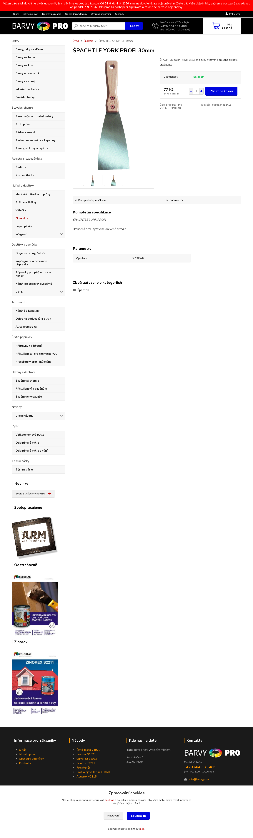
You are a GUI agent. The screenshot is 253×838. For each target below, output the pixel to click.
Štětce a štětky (26, 202)
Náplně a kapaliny (27, 311)
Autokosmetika (26, 327)
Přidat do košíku (221, 91)
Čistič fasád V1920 (88, 750)
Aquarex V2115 (86, 776)
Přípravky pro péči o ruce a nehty (33, 274)
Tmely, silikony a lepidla (32, 148)
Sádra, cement (26, 132)
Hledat (134, 26)
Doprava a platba (51, 14)
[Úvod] (40, 26)
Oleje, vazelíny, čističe (30, 253)
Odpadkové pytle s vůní (32, 451)
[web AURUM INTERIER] (35, 538)
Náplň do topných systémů (34, 284)
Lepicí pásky (24, 226)
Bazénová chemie (27, 381)
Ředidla (21, 167)
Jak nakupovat (30, 14)
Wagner (21, 234)
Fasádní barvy (25, 97)
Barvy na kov (24, 65)
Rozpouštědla (25, 175)
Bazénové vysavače (29, 396)
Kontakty (119, 14)
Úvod (76, 41)
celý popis (166, 64)
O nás (16, 14)
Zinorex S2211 (85, 763)
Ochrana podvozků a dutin (33, 319)
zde (142, 829)
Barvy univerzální (27, 73)
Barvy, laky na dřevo (29, 49)
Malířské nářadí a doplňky (33, 194)
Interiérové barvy (27, 89)
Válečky (21, 210)
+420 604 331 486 (173, 26)
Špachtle (22, 218)
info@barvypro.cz (200, 779)
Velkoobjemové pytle (30, 435)
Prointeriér (83, 768)
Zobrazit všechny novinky (30, 493)
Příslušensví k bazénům (31, 389)
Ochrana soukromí (101, 14)
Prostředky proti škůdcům (33, 362)
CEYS (19, 292)
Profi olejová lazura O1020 (93, 772)
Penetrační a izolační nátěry (34, 116)
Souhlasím (138, 816)
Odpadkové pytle (27, 443)
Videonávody (24, 416)
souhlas (109, 800)
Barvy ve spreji (25, 81)
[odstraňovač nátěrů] (35, 605)
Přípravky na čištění (29, 346)
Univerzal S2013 (86, 759)
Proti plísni (23, 124)
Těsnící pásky (25, 469)
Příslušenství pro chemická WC (36, 354)
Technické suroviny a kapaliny (35, 140)
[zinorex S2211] (35, 683)
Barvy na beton (26, 57)
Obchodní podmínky (76, 14)
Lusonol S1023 (86, 754)
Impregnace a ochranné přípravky (31, 262)
